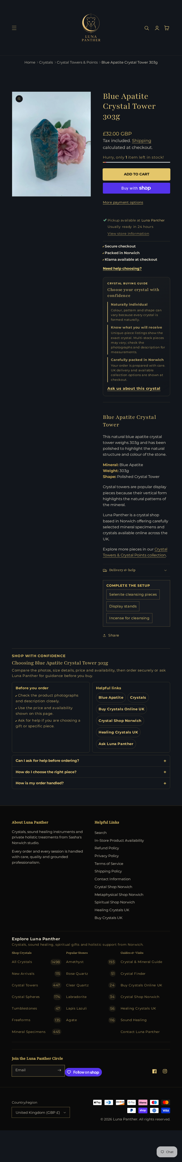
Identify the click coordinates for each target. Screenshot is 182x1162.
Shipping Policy (108, 871)
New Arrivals (36, 973)
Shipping (141, 140)
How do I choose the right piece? (46, 772)
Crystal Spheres (36, 996)
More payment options (123, 202)
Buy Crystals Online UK (121, 709)
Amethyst (90, 962)
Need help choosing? (122, 268)
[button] (14, 28)
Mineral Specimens (36, 1031)
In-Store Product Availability (119, 840)
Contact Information (113, 879)
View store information (128, 233)
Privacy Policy (107, 856)
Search (101, 832)
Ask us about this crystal (133, 388)
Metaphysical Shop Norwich (119, 894)
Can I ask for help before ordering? (47, 760)
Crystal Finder (133, 973)
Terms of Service (109, 863)
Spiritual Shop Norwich (115, 902)
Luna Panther (125, 1119)
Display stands (122, 606)
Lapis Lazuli (90, 1008)
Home (29, 62)
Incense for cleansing (129, 618)
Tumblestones (36, 1008)
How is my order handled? (40, 783)
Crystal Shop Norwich (120, 721)
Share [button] (113, 635)
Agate (90, 1020)
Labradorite (90, 996)
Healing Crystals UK (118, 732)
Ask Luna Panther (116, 744)
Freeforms (36, 1020)
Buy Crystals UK (109, 917)
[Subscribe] (59, 1070)
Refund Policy (107, 848)
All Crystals (36, 962)
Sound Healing (134, 1020)
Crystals (46, 62)
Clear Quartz (90, 985)
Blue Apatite (111, 697)
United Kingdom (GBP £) (38, 1112)
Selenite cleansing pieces (133, 594)
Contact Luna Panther (140, 1032)
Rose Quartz (90, 973)
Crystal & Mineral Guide (141, 962)
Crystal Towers (36, 985)
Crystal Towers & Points (77, 62)
